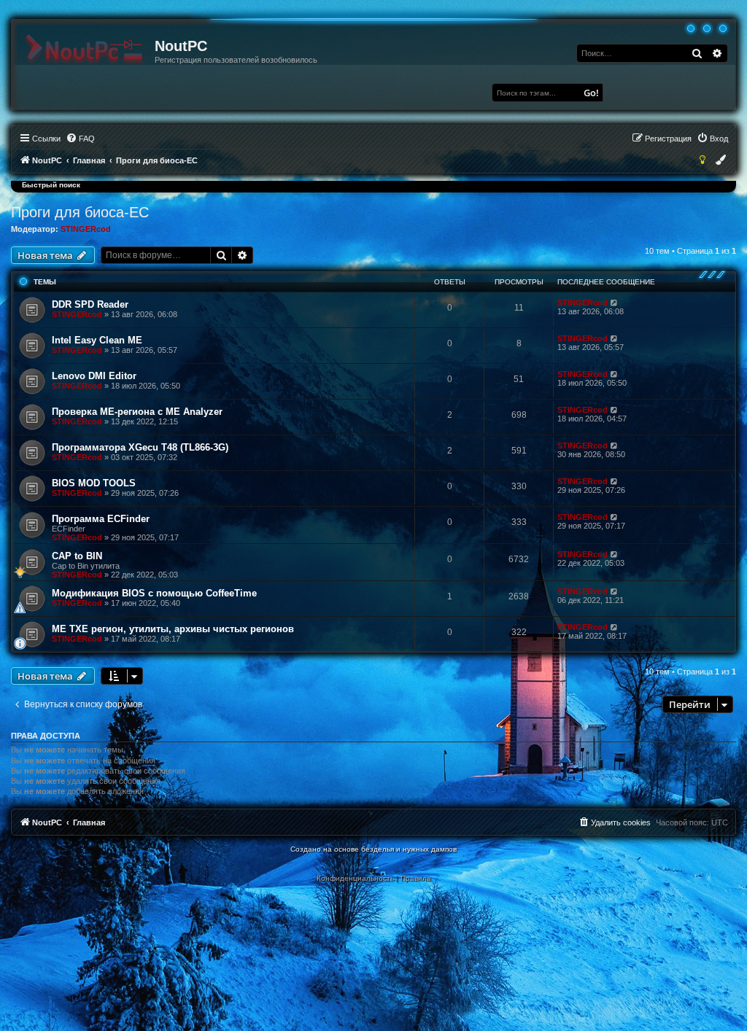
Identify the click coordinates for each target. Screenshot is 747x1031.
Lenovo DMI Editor (94, 375)
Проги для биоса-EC (80, 212)
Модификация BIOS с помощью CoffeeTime (154, 593)
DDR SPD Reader (90, 304)
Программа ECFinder (101, 518)
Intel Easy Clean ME (97, 340)
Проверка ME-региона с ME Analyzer (137, 411)
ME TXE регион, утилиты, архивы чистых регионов (173, 628)
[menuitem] (80, 138)
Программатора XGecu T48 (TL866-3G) (140, 447)
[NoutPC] (84, 50)
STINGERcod (86, 229)
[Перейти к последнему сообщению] (614, 302)
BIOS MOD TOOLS (94, 483)
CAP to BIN (77, 555)
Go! (591, 92)
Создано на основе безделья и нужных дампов (373, 849)
